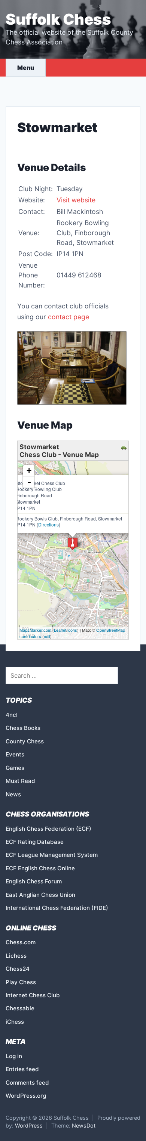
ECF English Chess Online (40, 868)
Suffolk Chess (58, 19)
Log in (14, 1056)
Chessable (20, 1008)
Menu (25, 67)
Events (15, 754)
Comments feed (27, 1082)
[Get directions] (124, 447)
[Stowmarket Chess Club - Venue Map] (73, 543)
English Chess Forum (34, 881)
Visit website (76, 200)
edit (47, 636)
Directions (48, 524)
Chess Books (23, 727)
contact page (68, 317)
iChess (15, 1021)
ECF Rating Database (35, 841)
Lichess (16, 955)
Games (15, 767)
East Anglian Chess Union (40, 894)
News (13, 794)
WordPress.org (26, 1095)
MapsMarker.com (35, 630)
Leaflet (60, 630)
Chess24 (18, 968)
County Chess (25, 741)
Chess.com (21, 942)
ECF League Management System (52, 854)
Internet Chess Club (33, 995)
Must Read (20, 780)
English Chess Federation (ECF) (48, 828)
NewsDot (83, 1125)
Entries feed (22, 1069)
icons (72, 630)
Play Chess (21, 982)
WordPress (29, 1125)
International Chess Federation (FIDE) (57, 907)
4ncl (12, 714)
